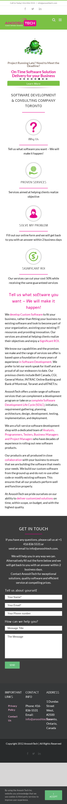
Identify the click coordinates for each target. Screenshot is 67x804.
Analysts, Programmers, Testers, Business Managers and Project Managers (31, 434)
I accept (53, 795)
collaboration (13, 460)
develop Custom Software (26, 314)
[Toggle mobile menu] (60, 20)
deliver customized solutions (35, 498)
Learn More (33, 81)
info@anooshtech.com (47, 3)
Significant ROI (49, 341)
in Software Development (35, 362)
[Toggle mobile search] (53, 20)
